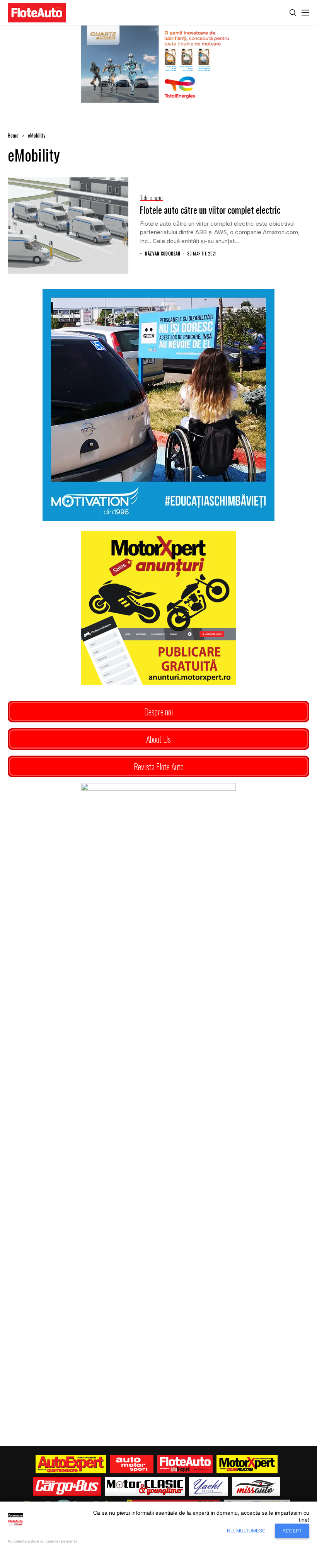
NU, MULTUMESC (246, 1531)
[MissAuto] (256, 1486)
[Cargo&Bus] (67, 1486)
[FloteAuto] (185, 1464)
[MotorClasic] (145, 1486)
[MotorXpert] (247, 1464)
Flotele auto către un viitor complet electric (210, 209)
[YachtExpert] (208, 1486)
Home (13, 135)
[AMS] (132, 1464)
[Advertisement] (158, 1156)
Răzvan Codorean (162, 253)
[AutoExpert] (71, 1464)
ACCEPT (292, 1531)
